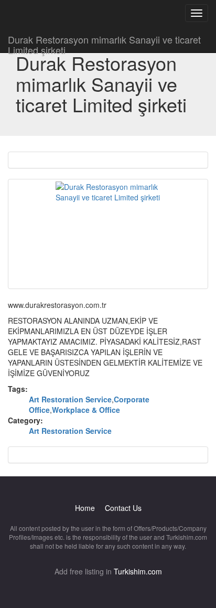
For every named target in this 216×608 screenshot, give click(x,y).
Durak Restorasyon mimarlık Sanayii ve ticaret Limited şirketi (104, 42)
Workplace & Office (86, 409)
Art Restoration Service (70, 399)
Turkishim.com (138, 571)
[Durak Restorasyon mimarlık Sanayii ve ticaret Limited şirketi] (108, 234)
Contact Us (123, 508)
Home (85, 508)
